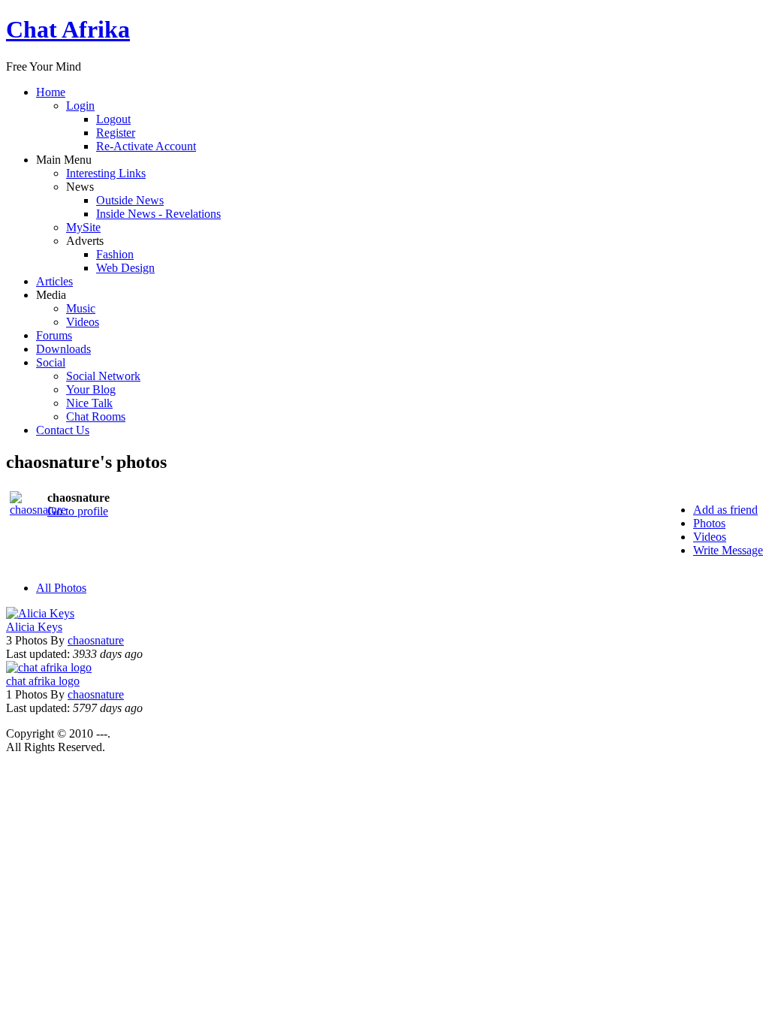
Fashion (115, 254)
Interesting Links (106, 173)
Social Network (103, 376)
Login (80, 105)
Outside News (130, 200)
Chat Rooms (95, 416)
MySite (83, 227)
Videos (82, 321)
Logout (113, 119)
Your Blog (91, 389)
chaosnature (96, 640)
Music (80, 308)
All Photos (61, 587)
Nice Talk (89, 403)
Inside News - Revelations (158, 213)
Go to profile (77, 511)
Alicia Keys (34, 626)
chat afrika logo (43, 680)
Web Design (125, 267)
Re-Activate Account (146, 146)
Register (115, 132)
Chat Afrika (68, 29)
